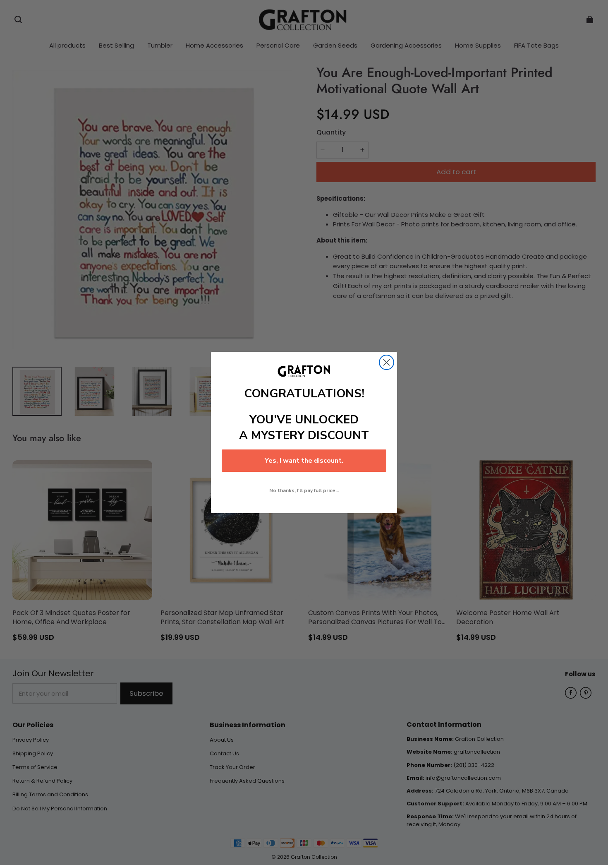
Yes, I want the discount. (304, 460)
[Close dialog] (386, 362)
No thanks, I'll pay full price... (304, 490)
